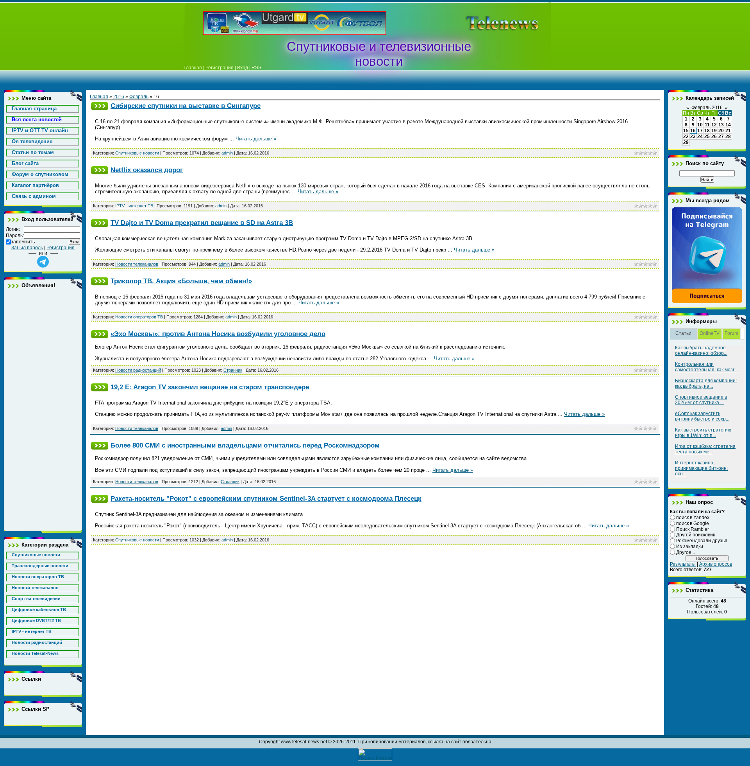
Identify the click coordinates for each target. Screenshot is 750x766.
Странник (232, 370)
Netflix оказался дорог (147, 170)
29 (686, 142)
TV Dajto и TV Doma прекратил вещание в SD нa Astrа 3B (202, 223)
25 (707, 136)
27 (721, 136)
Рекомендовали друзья (701, 540)
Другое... (685, 552)
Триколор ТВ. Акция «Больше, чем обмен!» (181, 281)
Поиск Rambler (692, 529)
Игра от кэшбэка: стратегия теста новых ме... (705, 449)
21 (728, 130)
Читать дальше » (256, 139)
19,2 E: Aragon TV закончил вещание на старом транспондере (210, 387)
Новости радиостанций (138, 370)
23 (693, 136)
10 (700, 125)
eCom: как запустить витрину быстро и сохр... (702, 416)
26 (714, 136)
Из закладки (689, 546)
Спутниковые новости (137, 153)
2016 (118, 96)
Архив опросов (715, 564)
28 (728, 136)
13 (721, 125)
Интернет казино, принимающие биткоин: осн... (701, 468)
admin (227, 153)
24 (700, 136)
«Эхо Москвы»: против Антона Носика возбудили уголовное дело (218, 334)
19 (714, 130)
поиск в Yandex (692, 517)
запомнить (23, 242)
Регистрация (219, 67)
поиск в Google (692, 523)
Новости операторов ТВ (139, 317)
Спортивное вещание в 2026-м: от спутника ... (701, 399)
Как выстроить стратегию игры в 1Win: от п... (703, 432)
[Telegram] (707, 302)
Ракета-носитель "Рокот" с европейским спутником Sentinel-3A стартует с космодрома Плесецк (266, 498)
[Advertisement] (489, 23)
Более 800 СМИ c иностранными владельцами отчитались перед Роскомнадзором (245, 445)
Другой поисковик (695, 535)
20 (721, 130)
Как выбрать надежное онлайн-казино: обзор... (701, 350)
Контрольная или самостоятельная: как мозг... (706, 366)
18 (707, 130)
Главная (193, 67)
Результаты (683, 564)
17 (700, 130)
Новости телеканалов (136, 264)
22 (686, 136)
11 (707, 125)
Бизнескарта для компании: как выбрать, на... (706, 383)
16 (693, 130)
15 (686, 130)
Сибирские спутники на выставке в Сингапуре (186, 106)
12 (714, 125)
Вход (242, 67)
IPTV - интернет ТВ (134, 205)
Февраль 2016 (707, 107)
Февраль (138, 96)
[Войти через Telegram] (43, 262)
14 (728, 125)
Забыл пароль (27, 247)
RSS (256, 67)
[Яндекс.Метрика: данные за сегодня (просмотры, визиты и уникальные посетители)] (375, 754)
